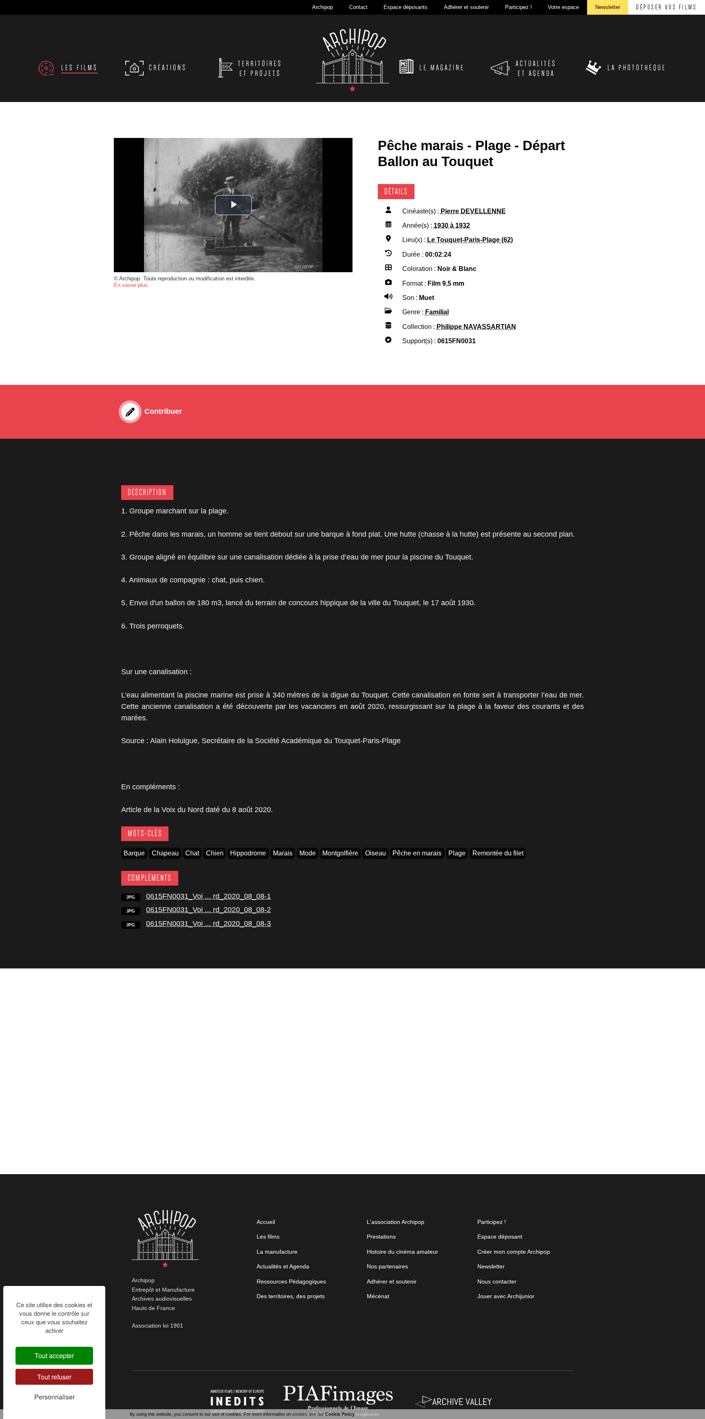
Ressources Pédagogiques (291, 1281)
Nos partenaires (387, 1266)
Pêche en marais (416, 853)
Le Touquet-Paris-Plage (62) (470, 239)
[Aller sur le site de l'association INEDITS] (238, 1401)
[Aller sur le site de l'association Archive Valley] (340, 1401)
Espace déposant (499, 1236)
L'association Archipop (395, 1222)
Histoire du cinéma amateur (402, 1251)
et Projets (260, 69)
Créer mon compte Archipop (513, 1251)
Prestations (381, 1236)
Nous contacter (497, 1281)
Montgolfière (340, 853)
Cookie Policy (340, 1414)
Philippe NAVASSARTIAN (476, 326)
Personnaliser (54, 1396)
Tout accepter (54, 1355)
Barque (134, 853)
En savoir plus (131, 285)
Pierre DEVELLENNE (473, 211)
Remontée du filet (497, 853)
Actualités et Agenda (283, 1266)
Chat (192, 853)
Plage (457, 853)
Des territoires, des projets (291, 1296)
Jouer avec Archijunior (505, 1296)
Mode (307, 853)
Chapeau (165, 853)
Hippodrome (248, 853)
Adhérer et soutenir (392, 1281)
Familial (437, 312)
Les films (268, 1236)
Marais (283, 853)
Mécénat (378, 1296)
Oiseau (375, 853)
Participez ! (491, 1222)
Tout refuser (54, 1376)
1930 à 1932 (452, 225)
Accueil (266, 1222)
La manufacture (277, 1251)
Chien (215, 853)
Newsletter (491, 1266)
